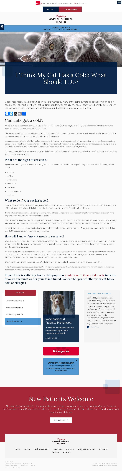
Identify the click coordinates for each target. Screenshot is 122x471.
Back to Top (16, 468)
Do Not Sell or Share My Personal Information (18, 463)
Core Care (57, 449)
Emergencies (62, 351)
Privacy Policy (9, 461)
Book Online (71, 9)
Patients (103, 449)
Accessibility (24, 465)
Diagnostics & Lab (86, 449)
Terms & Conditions (11, 465)
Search (33, 465)
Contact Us (60, 420)
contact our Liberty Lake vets (84, 275)
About (27, 449)
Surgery (70, 449)
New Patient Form (13, 308)
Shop (51, 9)
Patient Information (14, 301)
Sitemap (7, 468)
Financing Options (13, 314)
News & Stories (13, 321)
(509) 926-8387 (81, 3)
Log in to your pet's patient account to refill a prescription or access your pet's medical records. (61, 366)
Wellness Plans (41, 449)
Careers (55, 452)
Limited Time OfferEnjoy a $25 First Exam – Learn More (60, 28)
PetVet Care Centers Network (108, 465)
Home (17, 449)
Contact (67, 452)
